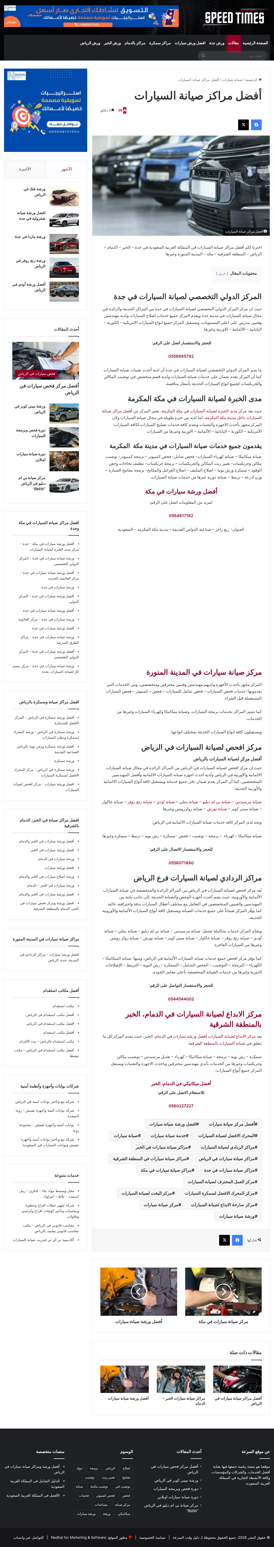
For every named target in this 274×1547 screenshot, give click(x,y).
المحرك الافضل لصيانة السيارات (226, 1135)
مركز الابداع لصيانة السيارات (232, 1036)
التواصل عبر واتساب (28, 1537)
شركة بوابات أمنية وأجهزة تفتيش (49, 1110)
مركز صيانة (122, 1505)
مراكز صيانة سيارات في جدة (229, 1170)
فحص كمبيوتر (105, 1495)
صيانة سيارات (232, 79)
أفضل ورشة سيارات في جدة (53, 596)
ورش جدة (216, 42)
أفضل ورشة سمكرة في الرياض (50, 717)
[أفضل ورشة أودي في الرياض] (64, 292)
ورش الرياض (90, 42)
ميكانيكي (124, 1514)
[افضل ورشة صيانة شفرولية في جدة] (64, 220)
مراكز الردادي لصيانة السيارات (228, 1147)
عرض (222, 273)
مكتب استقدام (63, 1006)
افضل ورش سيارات (190, 42)
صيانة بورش (217, 808)
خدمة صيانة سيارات (168, 1135)
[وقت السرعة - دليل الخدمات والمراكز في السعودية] (235, 17)
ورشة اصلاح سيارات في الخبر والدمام (46, 876)
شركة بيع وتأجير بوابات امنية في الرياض (44, 1101)
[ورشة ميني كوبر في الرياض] (64, 413)
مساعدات (101, 1505)
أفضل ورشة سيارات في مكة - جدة (48, 543)
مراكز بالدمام (135, 42)
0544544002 (181, 999)
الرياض (110, 1468)
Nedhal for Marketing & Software (78, 1537)
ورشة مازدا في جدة (30, 236)
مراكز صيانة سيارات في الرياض (227, 1158)
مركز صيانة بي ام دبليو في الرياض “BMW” (31, 483)
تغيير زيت (108, 1477)
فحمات (84, 1495)
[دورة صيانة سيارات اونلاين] (64, 461)
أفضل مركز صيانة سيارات (232, 1124)
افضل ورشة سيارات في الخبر (52, 850)
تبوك (79, 1468)
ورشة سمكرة (64, 760)
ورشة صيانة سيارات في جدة (53, 558)
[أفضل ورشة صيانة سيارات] (124, 1379)
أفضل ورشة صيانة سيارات (128, 1398)
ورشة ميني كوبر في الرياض (176, 1480)
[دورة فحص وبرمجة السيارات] (64, 437)
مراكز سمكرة (160, 42)
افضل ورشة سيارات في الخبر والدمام (46, 894)
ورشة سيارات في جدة (57, 587)
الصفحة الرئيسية (255, 42)
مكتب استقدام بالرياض (56, 1041)
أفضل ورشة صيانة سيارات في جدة (48, 572)
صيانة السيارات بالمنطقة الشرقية (217, 1043)
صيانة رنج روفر (139, 801)
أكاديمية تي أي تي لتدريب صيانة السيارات (43, 1240)
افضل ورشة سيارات (59, 784)
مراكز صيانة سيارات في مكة (166, 1170)
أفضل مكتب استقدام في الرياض (50, 1014)
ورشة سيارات (86, 1514)
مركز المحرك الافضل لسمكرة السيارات (220, 1193)
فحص (126, 1495)
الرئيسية (251, 79)
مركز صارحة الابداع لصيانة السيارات (223, 1204)
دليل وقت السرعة (185, 1537)
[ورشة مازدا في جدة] (64, 244)
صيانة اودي (166, 801)
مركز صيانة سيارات (161, 1204)
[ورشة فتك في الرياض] (64, 196)
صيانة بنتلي (188, 801)
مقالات (233, 42)
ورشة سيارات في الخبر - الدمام (50, 885)
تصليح (126, 1477)
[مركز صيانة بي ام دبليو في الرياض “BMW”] (64, 485)
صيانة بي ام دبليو (217, 801)
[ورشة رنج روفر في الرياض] (64, 268)
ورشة (107, 1514)
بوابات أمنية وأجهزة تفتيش (54, 1125)
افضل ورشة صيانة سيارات (172, 1124)
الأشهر (66, 168)
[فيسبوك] (256, 124)
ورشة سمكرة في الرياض (55, 732)
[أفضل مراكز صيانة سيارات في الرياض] (237, 1379)
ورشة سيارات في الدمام (56, 859)
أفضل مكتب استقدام (58, 1032)
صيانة (79, 1486)
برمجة (94, 1468)
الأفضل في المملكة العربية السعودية (33, 1495)
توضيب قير (122, 1486)
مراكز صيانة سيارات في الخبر (162, 1147)
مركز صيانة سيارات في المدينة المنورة (204, 672)
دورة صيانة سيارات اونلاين (177, 1497)
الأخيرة (25, 168)
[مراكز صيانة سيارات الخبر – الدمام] (181, 1379)
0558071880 (181, 862)
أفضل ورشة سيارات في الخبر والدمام (46, 841)
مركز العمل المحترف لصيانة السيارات (221, 1181)
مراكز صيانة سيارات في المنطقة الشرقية (149, 1158)
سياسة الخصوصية (151, 1537)
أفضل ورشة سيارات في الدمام (181, 1036)
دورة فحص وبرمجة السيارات (175, 1488)
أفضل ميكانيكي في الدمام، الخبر (181, 1083)
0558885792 (181, 356)
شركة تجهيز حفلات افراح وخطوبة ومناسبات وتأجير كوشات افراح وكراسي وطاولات (50, 1211)
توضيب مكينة (99, 1486)
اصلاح (126, 1468)
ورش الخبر (112, 42)
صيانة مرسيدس (248, 801)
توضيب (89, 1477)
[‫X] (243, 124)
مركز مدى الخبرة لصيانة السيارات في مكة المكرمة (204, 410)
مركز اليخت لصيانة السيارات (146, 1193)
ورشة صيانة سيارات (237, 1216)
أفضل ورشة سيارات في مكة (181, 491)
